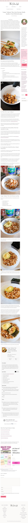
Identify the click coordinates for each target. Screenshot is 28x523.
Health (20, 6)
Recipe (7, 6)
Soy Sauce (6, 469)
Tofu (7, 469)
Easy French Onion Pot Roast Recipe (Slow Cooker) (23, 86)
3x (18, 371)
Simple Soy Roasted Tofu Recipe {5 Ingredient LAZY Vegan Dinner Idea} (9, 470)
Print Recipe (10, 359)
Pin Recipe (16, 359)
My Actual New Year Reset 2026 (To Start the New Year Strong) (24, 90)
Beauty (5, 512)
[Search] (26, 95)
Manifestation (13, 6)
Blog (3, 0)
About (5, 0)
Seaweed (4, 469)
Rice (1, 469)
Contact (8, 0)
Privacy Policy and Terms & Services (16, 521)
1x (15, 371)
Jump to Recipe (10, 19)
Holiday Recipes (5, 508)
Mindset (5, 514)
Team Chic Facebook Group (23, 514)
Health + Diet (4, 515)
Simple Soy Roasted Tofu (14, 121)
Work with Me (23, 515)
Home (1, 0)
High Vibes (4, 511)
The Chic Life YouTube (23, 512)
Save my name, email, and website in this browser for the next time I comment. (10, 494)
